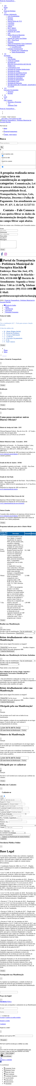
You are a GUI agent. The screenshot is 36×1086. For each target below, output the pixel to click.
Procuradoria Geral (13, 81)
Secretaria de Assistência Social (17, 73)
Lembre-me (5, 1016)
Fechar (3, 345)
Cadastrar (3, 839)
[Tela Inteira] (4, 355)
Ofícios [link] (10, 26)
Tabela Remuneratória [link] (18, 52)
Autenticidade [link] (16, 37)
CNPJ (2, 798)
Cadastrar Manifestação (7, 651)
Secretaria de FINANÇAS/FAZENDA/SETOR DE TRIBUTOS (19, 64)
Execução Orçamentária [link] (11, 90)
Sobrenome (3, 804)
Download (8, 310)
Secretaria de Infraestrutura (16, 79)
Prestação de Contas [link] (14, 31)
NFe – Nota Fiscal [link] (13, 40)
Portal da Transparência (10, 131)
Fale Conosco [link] (8, 100)
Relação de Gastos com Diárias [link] (17, 38)
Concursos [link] (11, 24)
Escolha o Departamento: (8, 633)
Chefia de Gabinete (13, 61)
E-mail (2, 806)
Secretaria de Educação (15, 83)
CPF (1, 796)
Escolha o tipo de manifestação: (9, 631)
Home (5, 128)
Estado (2, 824)
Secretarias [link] (7, 55)
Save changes (10, 1053)
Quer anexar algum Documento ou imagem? (13, 644)
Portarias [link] (10, 18)
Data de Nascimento (6, 835)
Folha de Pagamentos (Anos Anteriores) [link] (20, 43)
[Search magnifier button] (2, 147)
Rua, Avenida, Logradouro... (8, 818)
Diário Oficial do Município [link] (16, 35)
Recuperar (3, 1040)
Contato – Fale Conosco (10, 134)
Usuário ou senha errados (13, 1017)
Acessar (2, 1017)
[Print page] (6, 355)
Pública (6, 1001)
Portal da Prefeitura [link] (9, 11)
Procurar (21, 992)
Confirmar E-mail (5, 808)
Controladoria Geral (14, 67)
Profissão (3, 814)
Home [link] (6, 7)
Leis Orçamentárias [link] (13, 16)
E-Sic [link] (5, 97)
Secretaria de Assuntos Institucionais (19, 69)
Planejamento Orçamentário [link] (16, 45)
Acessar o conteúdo (6, 1060)
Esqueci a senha (5, 1020)
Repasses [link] (10, 42)
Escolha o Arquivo (29, 647)
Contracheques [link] (12, 30)
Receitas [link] (10, 93)
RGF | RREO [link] (12, 28)
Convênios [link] (11, 23)
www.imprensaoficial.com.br (8, 489)
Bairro (2, 820)
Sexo (1, 831)
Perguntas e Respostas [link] (14, 102)
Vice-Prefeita (12, 59)
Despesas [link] (10, 91)
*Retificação (9, 309)
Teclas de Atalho (11, 305)
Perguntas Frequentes (11, 312)
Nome (2, 802)
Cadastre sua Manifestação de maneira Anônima (15, 837)
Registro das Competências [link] (20, 50)
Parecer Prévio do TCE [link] (15, 21)
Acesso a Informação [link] (10, 14)
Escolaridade (4, 833)
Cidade (2, 827)
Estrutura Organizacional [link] (15, 49)
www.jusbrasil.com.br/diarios (9, 454)
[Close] (1, 710)
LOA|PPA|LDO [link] (16, 47)
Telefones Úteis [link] (12, 105)
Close (2, 1053)
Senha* (2, 810)
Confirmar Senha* (5, 812)
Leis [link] (9, 33)
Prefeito (10, 57)
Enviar (2, 249)
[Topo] (3, 355)
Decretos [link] (10, 19)
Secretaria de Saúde (14, 71)
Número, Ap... (4, 822)
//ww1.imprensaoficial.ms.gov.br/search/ (12, 503)
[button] (1, 1061)
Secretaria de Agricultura (15, 78)
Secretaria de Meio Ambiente (16, 74)
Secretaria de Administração (16, 76)
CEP (1, 816)
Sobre (7, 307)
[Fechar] (1, 320)
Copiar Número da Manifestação (11, 730)
